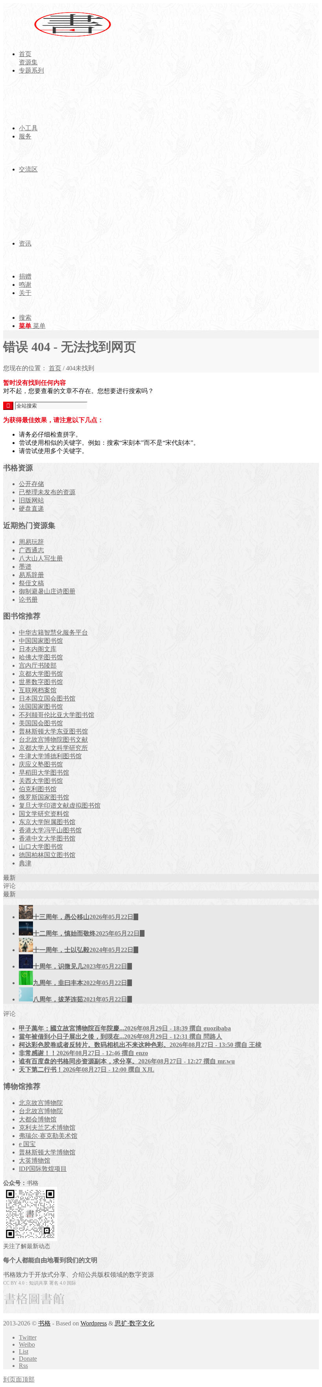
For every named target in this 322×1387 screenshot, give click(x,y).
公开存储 (31, 484)
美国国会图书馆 (41, 723)
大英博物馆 (34, 1160)
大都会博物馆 (38, 1119)
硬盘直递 (31, 508)
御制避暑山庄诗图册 (47, 591)
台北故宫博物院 (41, 1111)
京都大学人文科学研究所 (53, 747)
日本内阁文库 (38, 649)
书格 (44, 1323)
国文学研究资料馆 (44, 813)
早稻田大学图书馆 (44, 772)
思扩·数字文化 (134, 1323)
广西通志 (31, 550)
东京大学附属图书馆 (47, 822)
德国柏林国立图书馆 (47, 855)
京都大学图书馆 (41, 673)
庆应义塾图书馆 (41, 764)
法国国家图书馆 (41, 706)
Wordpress (93, 1323)
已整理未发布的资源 (47, 492)
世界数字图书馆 (41, 682)
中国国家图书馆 (41, 640)
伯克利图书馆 (38, 789)
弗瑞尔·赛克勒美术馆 (48, 1135)
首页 (55, 368)
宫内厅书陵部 (38, 665)
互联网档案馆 (38, 690)
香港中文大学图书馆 (47, 838)
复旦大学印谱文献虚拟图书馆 (60, 805)
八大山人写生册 (41, 558)
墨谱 (25, 566)
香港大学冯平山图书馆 (50, 830)
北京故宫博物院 (41, 1102)
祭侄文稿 (31, 583)
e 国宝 (27, 1144)
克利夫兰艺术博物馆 (47, 1127)
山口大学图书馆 (41, 846)
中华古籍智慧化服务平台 (53, 632)
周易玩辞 (31, 542)
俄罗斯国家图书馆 (44, 797)
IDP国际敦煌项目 (43, 1168)
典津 (25, 863)
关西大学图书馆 (41, 780)
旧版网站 (31, 500)
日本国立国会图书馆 (47, 698)
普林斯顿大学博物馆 (47, 1152)
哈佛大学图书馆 (41, 657)
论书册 (28, 599)
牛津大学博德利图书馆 (50, 756)
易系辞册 (31, 575)
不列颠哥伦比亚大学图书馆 (56, 715)
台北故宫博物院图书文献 (53, 739)
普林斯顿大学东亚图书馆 (53, 731)
